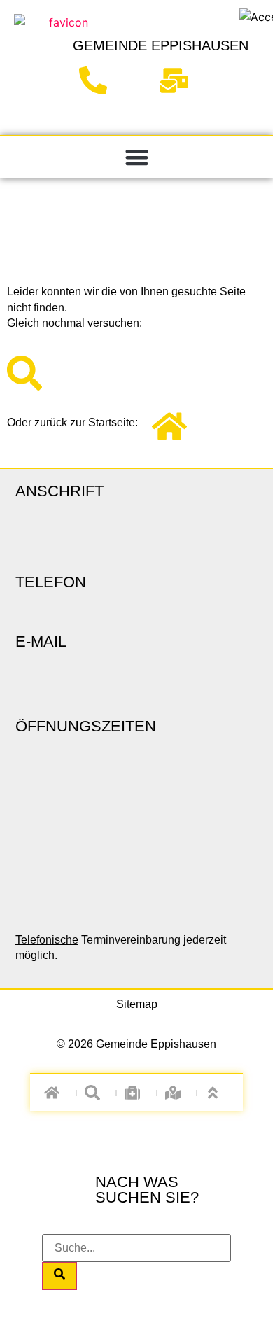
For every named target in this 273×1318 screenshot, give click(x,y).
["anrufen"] (98, 80)
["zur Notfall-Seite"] (137, 1092)
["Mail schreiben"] (179, 80)
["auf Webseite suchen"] (96, 1092)
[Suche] (59, 1276)
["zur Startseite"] (63, 66)
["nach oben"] (217, 1092)
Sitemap (137, 1004)
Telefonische (46, 940)
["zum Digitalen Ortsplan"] (176, 1092)
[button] (136, 157)
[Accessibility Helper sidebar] (256, 17)
